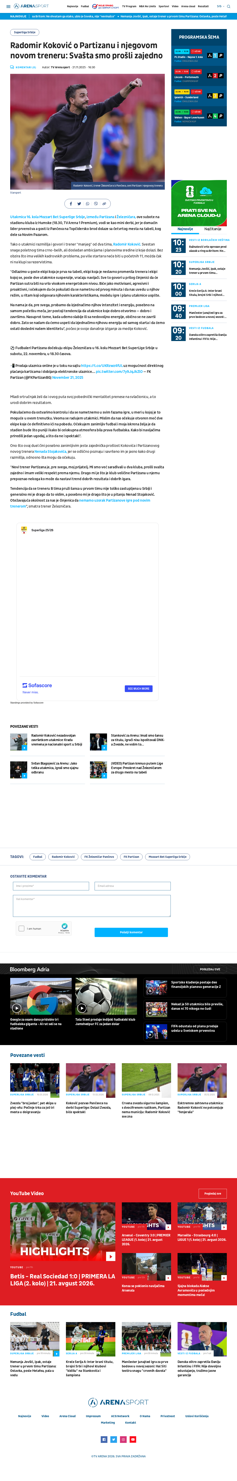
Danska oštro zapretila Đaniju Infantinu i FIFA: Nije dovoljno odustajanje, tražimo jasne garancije (208, 337)
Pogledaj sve (210, 969)
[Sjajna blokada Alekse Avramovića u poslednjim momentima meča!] (202, 1267)
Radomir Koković (63, 857)
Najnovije (72, 6)
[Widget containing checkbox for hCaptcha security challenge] (44, 928)
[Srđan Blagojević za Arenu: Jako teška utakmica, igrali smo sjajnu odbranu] (18, 769)
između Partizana (100, 217)
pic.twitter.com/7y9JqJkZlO (119, 372)
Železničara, (126, 217)
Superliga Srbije (24, 32)
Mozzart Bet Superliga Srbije (167, 857)
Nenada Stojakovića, (50, 451)
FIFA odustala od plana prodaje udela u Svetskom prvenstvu (194, 1028)
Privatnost (168, 1416)
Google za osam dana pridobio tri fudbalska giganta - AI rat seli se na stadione (35, 1024)
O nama (145, 1416)
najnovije (24, 1416)
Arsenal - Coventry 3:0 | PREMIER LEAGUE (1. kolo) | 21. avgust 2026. (146, 1239)
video (45, 1416)
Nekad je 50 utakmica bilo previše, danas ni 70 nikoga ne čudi (197, 1006)
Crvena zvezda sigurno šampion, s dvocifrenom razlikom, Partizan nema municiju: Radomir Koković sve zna (146, 1110)
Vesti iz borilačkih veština (209, 240)
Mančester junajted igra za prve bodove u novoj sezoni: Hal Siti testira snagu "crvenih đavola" (206, 315)
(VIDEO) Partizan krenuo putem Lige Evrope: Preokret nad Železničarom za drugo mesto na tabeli (137, 768)
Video (175, 6)
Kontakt (130, 1423)
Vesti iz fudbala (201, 328)
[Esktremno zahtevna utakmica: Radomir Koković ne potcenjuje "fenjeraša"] (202, 1080)
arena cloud (67, 1416)
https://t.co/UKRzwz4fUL (102, 366)
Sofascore (38, 702)
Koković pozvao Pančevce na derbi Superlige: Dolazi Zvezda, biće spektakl (88, 1107)
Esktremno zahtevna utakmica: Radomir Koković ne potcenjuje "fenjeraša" (200, 1107)
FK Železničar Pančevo (99, 857)
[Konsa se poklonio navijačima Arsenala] (146, 1267)
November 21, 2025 (67, 377)
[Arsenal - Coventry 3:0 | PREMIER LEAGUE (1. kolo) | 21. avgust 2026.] (146, 1216)
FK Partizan (131, 857)
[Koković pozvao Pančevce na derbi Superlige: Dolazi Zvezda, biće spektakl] (90, 1080)
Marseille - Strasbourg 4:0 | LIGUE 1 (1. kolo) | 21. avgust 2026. (202, 1237)
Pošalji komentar (131, 932)
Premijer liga (199, 306)
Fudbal (85, 6)
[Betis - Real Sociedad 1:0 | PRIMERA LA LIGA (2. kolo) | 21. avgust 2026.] (62, 1231)
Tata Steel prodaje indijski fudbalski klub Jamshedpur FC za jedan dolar (105, 1021)
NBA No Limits (147, 6)
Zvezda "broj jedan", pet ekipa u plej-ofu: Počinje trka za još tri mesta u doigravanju (33, 1107)
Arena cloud (188, 6)
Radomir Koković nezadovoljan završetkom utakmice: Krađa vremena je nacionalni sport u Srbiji (56, 740)
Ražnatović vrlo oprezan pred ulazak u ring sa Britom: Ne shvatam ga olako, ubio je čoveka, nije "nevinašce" (207, 249)
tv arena (100, 1456)
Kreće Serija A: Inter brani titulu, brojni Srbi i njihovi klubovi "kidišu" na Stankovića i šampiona (205, 293)
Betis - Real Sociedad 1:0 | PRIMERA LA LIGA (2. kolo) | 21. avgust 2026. (62, 1280)
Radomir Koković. (127, 244)
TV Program (129, 6)
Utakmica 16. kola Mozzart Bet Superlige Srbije (47, 217)
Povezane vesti (24, 726)
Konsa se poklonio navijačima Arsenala (143, 1288)
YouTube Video (27, 1193)
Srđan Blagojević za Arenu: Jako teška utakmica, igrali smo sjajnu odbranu (55, 768)
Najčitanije (212, 229)
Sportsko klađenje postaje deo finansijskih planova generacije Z (196, 984)
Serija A (195, 284)
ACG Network (120, 1416)
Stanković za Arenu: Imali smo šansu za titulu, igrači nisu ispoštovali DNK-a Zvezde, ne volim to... (138, 740)
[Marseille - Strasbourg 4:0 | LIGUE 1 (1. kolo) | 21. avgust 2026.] (202, 1216)
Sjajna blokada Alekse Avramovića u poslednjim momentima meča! (196, 1290)
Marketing (108, 1423)
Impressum (93, 1416)
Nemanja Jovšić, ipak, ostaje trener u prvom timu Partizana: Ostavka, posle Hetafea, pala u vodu (152, 16)
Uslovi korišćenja (196, 1416)
